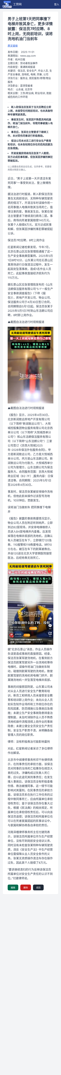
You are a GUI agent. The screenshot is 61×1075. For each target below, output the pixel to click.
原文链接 (13, 45)
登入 (56, 4)
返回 (38, 887)
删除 (25, 887)
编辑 (13, 887)
